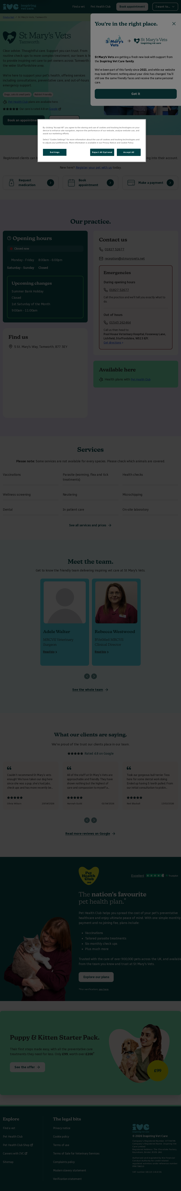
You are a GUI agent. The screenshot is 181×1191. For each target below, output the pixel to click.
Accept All (128, 152)
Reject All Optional (102, 152)
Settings (55, 152)
